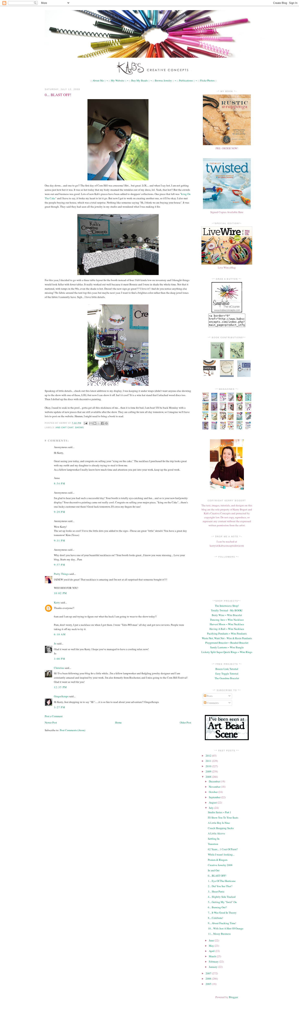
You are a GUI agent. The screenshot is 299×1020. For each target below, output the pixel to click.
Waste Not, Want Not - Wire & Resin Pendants (227, 638)
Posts (209, 696)
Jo (55, 643)
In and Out (213, 870)
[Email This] (91, 423)
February (214, 961)
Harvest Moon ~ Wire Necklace (227, 624)
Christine (59, 668)
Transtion (213, 844)
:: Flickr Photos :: (207, 80)
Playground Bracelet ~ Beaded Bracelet (226, 642)
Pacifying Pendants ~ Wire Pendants (227, 633)
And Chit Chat (64, 427)
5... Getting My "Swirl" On (222, 902)
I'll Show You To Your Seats (223, 817)
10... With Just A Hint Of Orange (225, 928)
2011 (209, 761)
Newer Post (51, 722)
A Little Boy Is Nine (219, 823)
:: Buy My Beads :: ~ (140, 80)
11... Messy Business (219, 934)
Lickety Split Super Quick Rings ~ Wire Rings (226, 652)
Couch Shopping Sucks (221, 828)
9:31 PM (59, 540)
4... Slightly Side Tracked (222, 897)
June (212, 940)
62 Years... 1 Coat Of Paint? (223, 849)
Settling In (213, 838)
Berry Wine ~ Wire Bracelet (227, 615)
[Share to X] (99, 423)
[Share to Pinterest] (106, 423)
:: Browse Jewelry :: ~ (164, 80)
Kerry (57, 602)
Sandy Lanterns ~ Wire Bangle (227, 647)
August (213, 802)
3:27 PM (59, 707)
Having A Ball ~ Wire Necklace (227, 629)
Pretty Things (61, 574)
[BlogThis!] (95, 423)
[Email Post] (85, 423)
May (212, 945)
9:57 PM (59, 564)
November (215, 786)
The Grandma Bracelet (227, 678)
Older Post (185, 722)
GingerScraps (61, 696)
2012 (209, 755)
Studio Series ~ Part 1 (219, 812)
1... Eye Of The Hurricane (222, 881)
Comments (212, 703)
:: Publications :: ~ (187, 80)
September (215, 797)
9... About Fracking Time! (222, 923)
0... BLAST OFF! (58, 94)
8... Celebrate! (215, 918)
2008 (209, 777)
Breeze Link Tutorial (226, 669)
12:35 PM (60, 687)
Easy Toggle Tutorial (226, 673)
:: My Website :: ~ (118, 80)
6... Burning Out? (217, 907)
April (212, 951)
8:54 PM (59, 483)
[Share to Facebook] (102, 423)
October (213, 792)
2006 (209, 978)
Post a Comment (54, 716)
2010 (209, 766)
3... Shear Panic (216, 891)
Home (118, 722)
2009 (209, 771)
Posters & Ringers (217, 860)
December (214, 781)
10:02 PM (60, 593)
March (213, 956)
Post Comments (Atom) (72, 730)
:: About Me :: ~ (99, 80)
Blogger (233, 997)
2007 (209, 973)
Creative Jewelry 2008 (220, 865)
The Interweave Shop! (227, 605)
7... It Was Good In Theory (222, 912)
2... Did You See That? (220, 886)
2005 (209, 984)
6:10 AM (60, 634)
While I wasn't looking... (221, 854)
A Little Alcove (216, 833)
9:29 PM (59, 512)
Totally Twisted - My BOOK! (227, 610)
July (211, 808)
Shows (79, 427)
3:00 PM (59, 659)
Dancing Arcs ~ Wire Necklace (227, 620)
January (213, 967)
